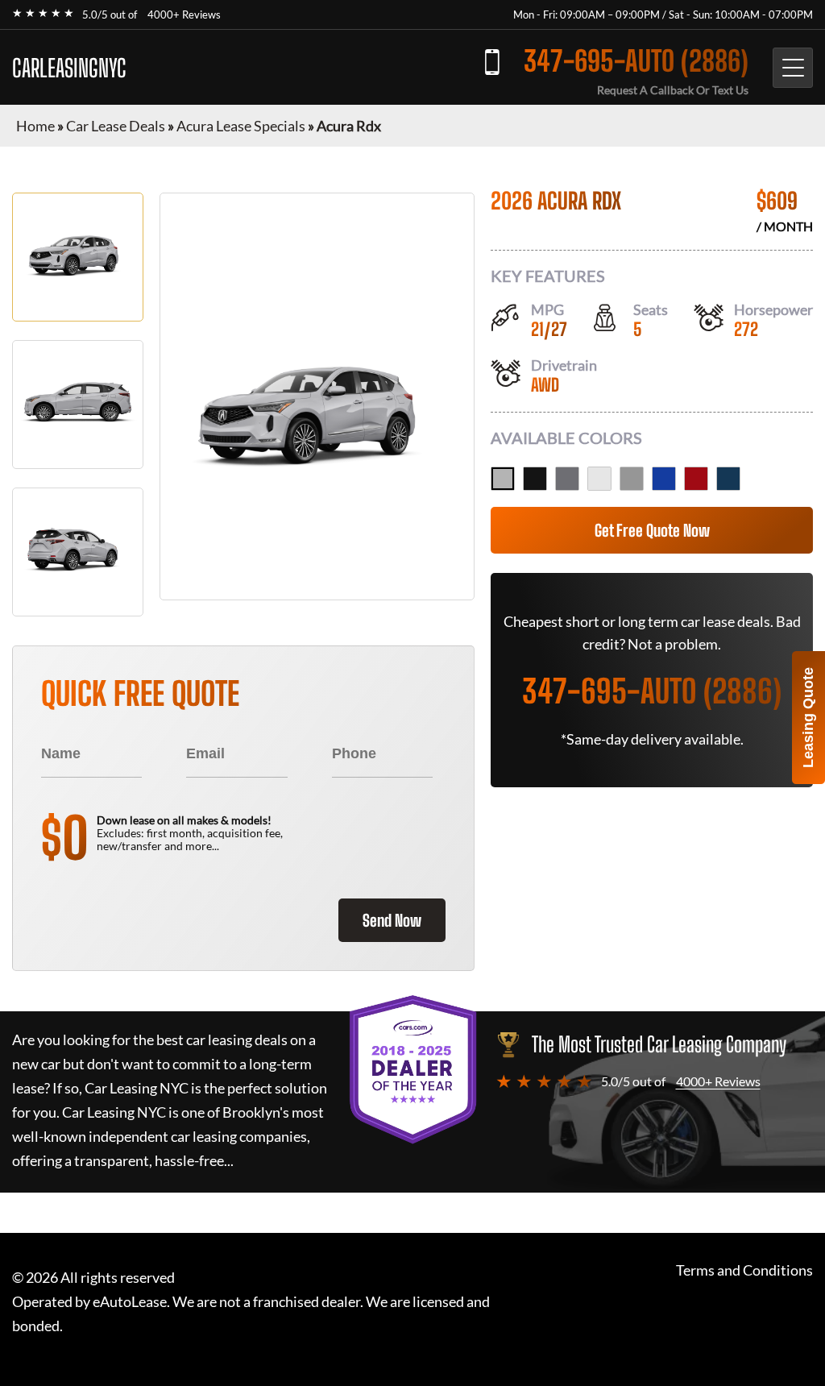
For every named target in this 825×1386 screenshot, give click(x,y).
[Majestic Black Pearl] (535, 478)
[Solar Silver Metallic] (502, 478)
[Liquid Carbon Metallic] (567, 478)
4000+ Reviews (184, 14)
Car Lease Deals (115, 126)
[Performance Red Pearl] (696, 478)
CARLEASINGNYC (69, 67)
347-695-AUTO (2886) (636, 60)
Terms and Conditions (744, 1270)
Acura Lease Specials (240, 126)
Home (35, 126)
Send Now (392, 920)
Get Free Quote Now (652, 530)
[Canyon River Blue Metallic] (728, 478)
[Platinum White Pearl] (599, 478)
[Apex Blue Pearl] (664, 478)
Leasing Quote (808, 717)
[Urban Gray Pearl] (631, 478)
